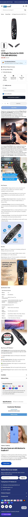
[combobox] (14, 10)
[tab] (7, 402)
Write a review (14, 414)
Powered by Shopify (14, 511)
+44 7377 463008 (6, 489)
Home (2, 14)
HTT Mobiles (7, 511)
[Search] (25, 10)
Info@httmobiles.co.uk (8, 487)
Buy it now (14, 107)
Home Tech (7, 14)
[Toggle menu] (2, 6)
